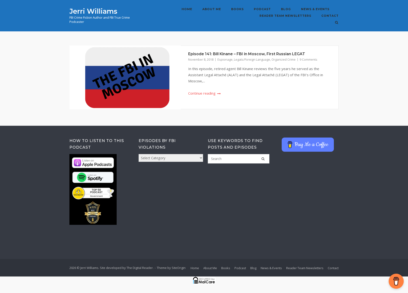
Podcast (262, 9)
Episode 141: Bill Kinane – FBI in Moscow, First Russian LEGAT (246, 54)
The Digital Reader (140, 268)
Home (187, 9)
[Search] (263, 158)
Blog (286, 9)
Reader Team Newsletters (285, 15)
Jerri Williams (93, 11)
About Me (211, 9)
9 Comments (308, 59)
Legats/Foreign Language (252, 59)
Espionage (225, 59)
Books (237, 9)
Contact (330, 15)
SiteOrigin (179, 268)
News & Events (315, 9)
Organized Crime (284, 59)
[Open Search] (337, 23)
